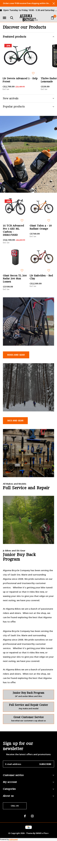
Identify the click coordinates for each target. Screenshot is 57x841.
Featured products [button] (14, 36)
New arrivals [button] (10, 98)
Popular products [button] (14, 106)
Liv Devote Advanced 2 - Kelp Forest (20, 80)
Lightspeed (13, 839)
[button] (4, 18)
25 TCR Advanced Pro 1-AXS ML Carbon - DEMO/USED (13, 230)
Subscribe (45, 764)
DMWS (39, 833)
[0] (52, 17)
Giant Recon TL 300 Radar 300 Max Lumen (15, 278)
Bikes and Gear (16, 354)
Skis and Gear (15, 420)
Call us (15, 805)
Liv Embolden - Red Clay (41, 277)
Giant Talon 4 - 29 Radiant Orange (41, 227)
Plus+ (46, 833)
